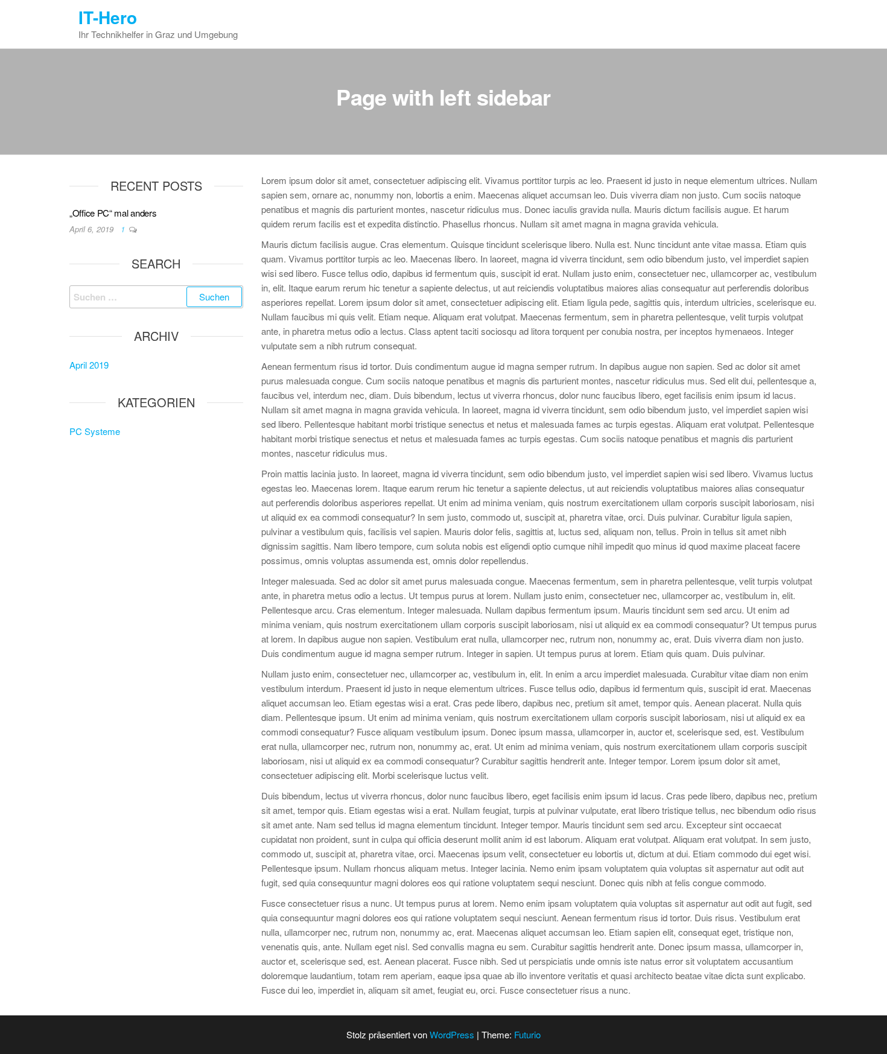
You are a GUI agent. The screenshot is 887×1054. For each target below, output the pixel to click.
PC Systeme (94, 431)
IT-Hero (107, 17)
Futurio (527, 1034)
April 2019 (89, 364)
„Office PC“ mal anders (112, 212)
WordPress (452, 1034)
